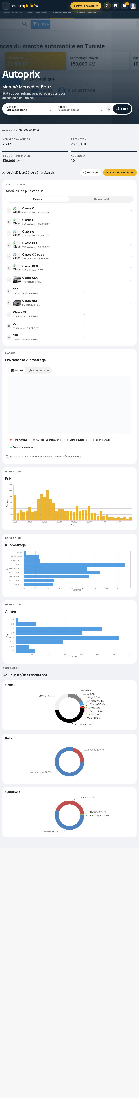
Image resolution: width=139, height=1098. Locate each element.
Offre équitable (78, 439)
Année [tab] (19, 370)
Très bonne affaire (23, 447)
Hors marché (20, 439)
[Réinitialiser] (109, 109)
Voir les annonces (118, 172)
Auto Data (8, 129)
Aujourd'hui (9, 172)
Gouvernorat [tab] (101, 199)
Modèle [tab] (37, 199)
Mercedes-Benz (29, 129)
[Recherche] (107, 5)
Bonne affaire (103, 439)
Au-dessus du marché (48, 439)
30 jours (31, 172)
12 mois (50, 172)
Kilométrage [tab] (41, 370)
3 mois (41, 172)
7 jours (21, 172)
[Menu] (6, 6)
